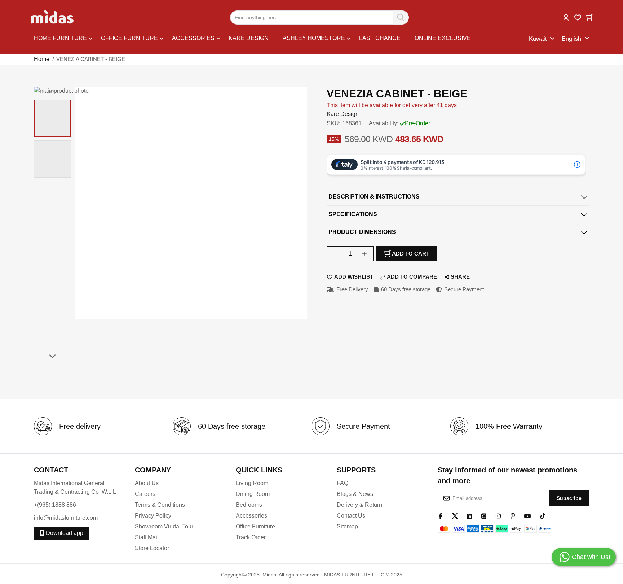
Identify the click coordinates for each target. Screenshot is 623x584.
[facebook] (440, 515)
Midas (269, 575)
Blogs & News (355, 494)
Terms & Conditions (160, 505)
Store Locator (152, 548)
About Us (147, 483)
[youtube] (527, 515)
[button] (566, 17)
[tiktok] (542, 515)
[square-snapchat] (484, 515)
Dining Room (253, 494)
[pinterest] (513, 515)
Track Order (251, 537)
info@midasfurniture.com (66, 518)
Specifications (352, 214)
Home (41, 59)
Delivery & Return (359, 505)
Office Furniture (255, 526)
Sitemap (347, 526)
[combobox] (319, 17)
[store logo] (52, 17)
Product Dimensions (362, 232)
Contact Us (351, 516)
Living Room (252, 483)
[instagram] (498, 515)
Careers (145, 494)
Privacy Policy (153, 516)
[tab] (458, 197)
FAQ (342, 483)
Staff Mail (147, 537)
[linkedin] (469, 515)
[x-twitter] (455, 515)
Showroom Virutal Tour (164, 526)
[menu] (281, 39)
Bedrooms (249, 505)
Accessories (251, 516)
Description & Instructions (374, 196)
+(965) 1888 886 (55, 505)
